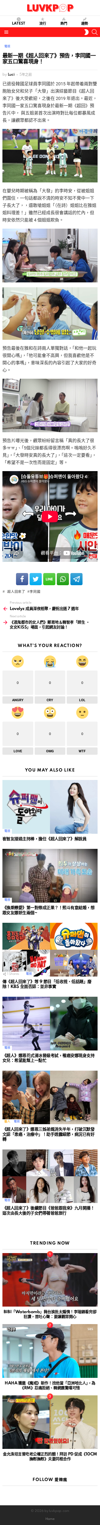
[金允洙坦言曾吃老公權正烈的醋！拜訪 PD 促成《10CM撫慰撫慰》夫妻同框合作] (50, 1422)
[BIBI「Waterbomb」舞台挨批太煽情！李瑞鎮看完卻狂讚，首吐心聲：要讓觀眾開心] (50, 1280)
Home (50, 1519)
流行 (42, 24)
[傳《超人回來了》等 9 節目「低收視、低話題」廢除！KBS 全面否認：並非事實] (50, 950)
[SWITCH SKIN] (86, 32)
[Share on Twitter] (36, 579)
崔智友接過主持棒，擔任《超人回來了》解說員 (44, 839)
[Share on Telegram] (76, 579)
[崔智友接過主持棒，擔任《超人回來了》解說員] (50, 807)
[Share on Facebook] (22, 579)
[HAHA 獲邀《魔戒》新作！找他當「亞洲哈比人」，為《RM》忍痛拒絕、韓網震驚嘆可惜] (50, 1351)
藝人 (7, 1121)
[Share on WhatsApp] (63, 579)
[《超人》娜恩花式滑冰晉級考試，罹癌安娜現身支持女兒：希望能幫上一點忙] (50, 1023)
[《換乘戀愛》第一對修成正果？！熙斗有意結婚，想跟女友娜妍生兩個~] (50, 876)
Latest (18, 24)
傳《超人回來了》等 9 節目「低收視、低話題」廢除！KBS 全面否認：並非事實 (47, 984)
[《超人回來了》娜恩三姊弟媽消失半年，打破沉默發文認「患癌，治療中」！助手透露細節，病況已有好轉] (50, 1097)
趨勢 (84, 24)
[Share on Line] (49, 579)
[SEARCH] (95, 32)
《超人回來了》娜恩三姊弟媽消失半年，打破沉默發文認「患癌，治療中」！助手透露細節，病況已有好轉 (48, 1134)
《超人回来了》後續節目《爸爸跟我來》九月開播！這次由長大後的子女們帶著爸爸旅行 (48, 1211)
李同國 (35, 592)
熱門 (63, 24)
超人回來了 (15, 592)
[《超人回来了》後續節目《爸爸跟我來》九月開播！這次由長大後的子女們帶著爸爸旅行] (50, 1176)
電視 (7, 831)
